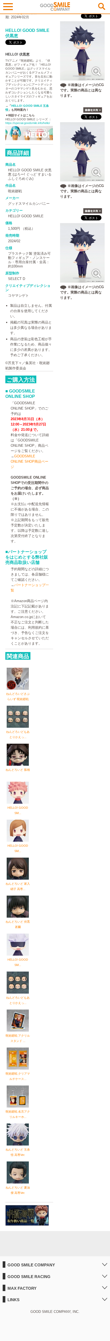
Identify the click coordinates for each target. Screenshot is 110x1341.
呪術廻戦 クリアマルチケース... (18, 1076)
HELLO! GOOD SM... (17, 810)
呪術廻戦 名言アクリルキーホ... (18, 1114)
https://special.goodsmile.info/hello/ (27, 123)
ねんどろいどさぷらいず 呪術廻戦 (18, 696)
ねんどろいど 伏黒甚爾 (18, 924)
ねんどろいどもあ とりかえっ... (18, 734)
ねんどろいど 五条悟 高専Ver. (18, 1152)
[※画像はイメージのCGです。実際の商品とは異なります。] (82, 78)
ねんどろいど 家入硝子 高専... (18, 886)
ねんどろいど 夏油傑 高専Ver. (18, 1190)
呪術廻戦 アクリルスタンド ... (18, 1038)
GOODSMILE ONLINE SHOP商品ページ (29, 461)
